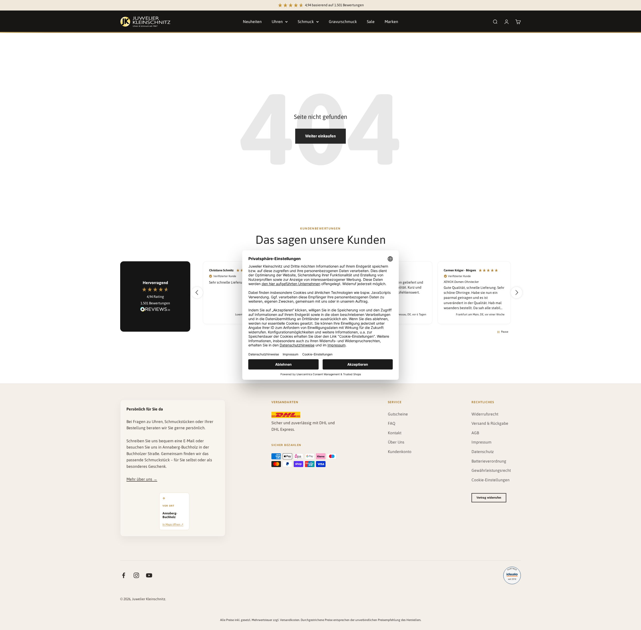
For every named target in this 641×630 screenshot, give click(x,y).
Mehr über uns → (141, 479)
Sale (371, 21)
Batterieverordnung (488, 461)
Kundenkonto (399, 451)
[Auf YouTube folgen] (149, 575)
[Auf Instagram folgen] (136, 575)
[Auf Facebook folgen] (123, 575)
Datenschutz (482, 451)
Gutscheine (398, 414)
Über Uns (396, 442)
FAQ (391, 423)
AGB (475, 433)
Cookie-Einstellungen (490, 480)
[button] (197, 293)
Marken (391, 21)
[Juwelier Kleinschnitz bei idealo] (512, 575)
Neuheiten (252, 21)
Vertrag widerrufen (488, 497)
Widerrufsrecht (484, 414)
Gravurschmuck (343, 21)
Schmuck (306, 21)
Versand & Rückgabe (489, 423)
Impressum (481, 442)
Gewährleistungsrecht (491, 470)
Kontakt (394, 433)
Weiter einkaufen (320, 136)
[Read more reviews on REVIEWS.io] (155, 310)
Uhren (277, 21)
